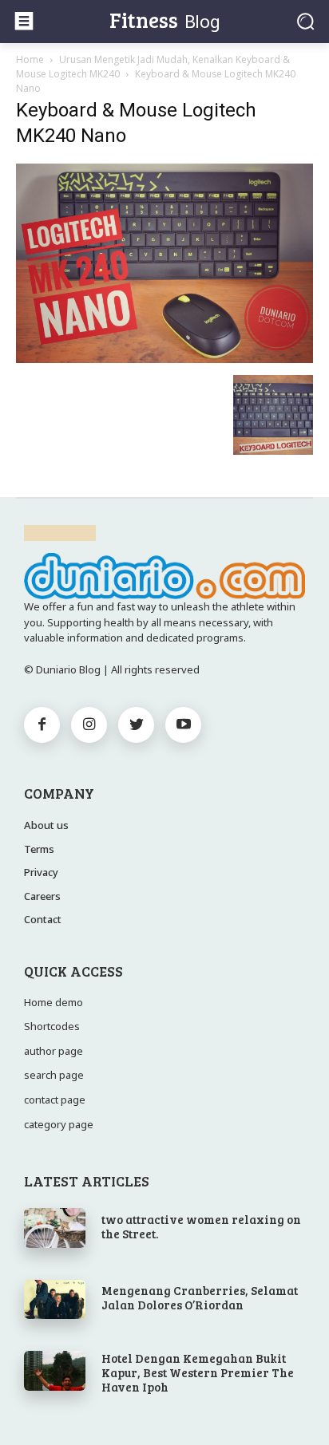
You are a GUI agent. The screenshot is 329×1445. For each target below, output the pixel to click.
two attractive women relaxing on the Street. (201, 1226)
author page (53, 1051)
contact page (54, 1099)
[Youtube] (183, 725)
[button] (305, 21)
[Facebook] (42, 725)
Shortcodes (52, 1026)
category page (58, 1124)
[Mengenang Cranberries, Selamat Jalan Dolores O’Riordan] (54, 1300)
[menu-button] (24, 21)
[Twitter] (136, 725)
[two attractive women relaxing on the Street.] (54, 1228)
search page (54, 1075)
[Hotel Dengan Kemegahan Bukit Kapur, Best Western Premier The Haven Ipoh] (54, 1371)
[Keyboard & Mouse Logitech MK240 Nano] (164, 358)
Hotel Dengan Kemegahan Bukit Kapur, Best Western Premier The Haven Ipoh (197, 1372)
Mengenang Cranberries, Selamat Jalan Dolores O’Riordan (199, 1297)
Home (30, 59)
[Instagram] (89, 725)
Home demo (53, 1002)
